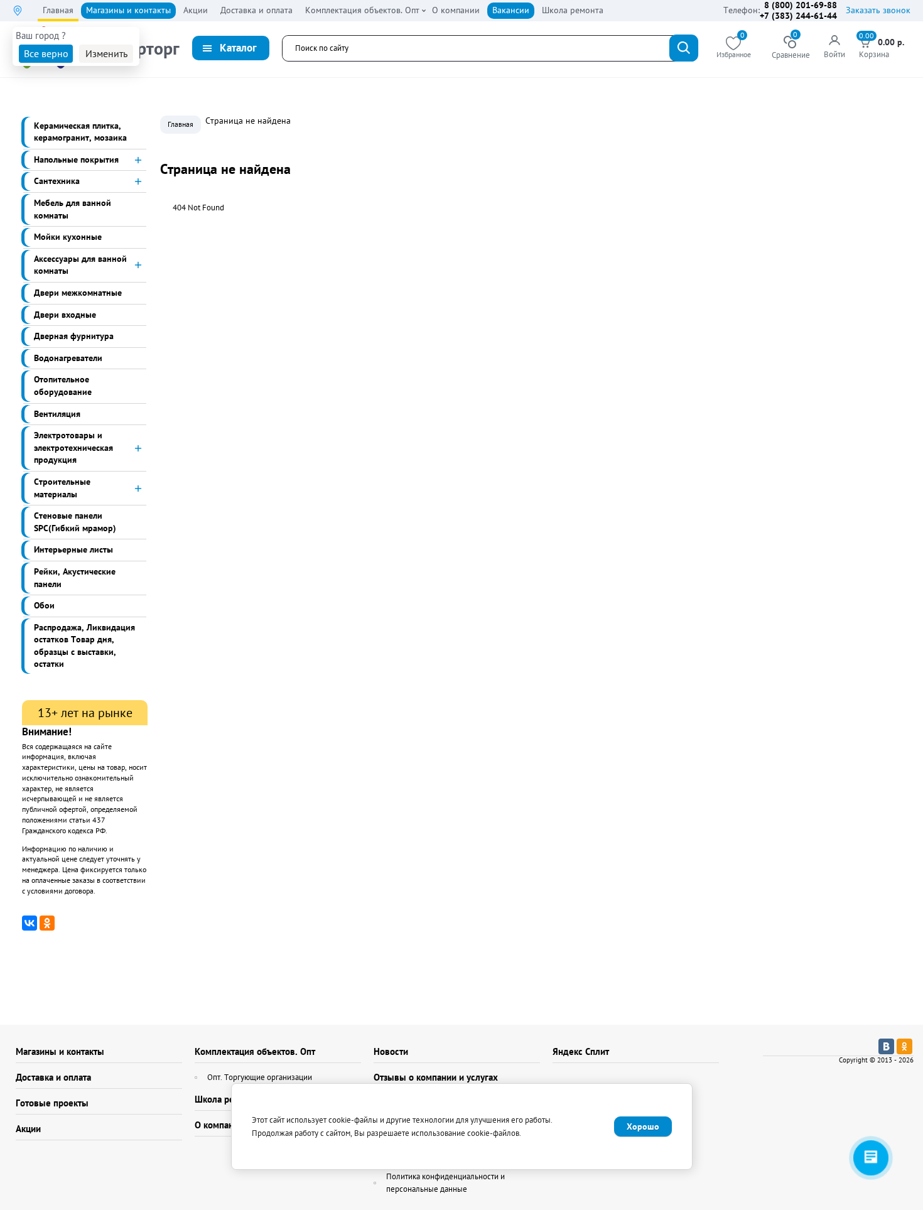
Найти (684, 48)
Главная (180, 124)
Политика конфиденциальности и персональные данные (445, 1182)
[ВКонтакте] (29, 923)
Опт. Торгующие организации (259, 1077)
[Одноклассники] (47, 923)
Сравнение (791, 48)
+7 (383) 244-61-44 (798, 15)
